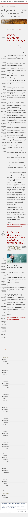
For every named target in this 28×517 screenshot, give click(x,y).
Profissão (9, 48)
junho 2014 (5, 479)
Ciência (4, 495)
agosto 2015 (5, 448)
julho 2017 (5, 398)
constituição (3, 77)
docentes (3, 279)
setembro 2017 (6, 394)
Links (7, 6)
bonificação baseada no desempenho (3, 67)
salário (4, 322)
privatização (3, 123)
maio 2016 (5, 429)
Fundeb (2, 84)
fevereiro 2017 (5, 409)
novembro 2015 (6, 442)
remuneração (3, 321)
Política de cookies (11, 507)
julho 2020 (5, 359)
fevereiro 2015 (5, 461)
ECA (15, 247)
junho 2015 (5, 453)
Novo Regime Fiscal (4, 104)
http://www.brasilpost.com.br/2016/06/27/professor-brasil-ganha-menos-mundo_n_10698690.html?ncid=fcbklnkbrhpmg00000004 (17, 317)
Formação (15, 47)
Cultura (12, 45)
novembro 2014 (6, 468)
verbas (4, 337)
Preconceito (14, 249)
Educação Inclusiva (11, 46)
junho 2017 (5, 400)
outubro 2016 (5, 418)
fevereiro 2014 (5, 487)
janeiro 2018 (5, 385)
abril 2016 (5, 431)
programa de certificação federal (3, 128)
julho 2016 (5, 424)
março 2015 (5, 459)
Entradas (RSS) (6, 351)
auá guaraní (8, 10)
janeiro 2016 (5, 437)
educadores (3, 281)
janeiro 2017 (5, 411)
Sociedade (14, 48)
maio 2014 (5, 481)
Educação (16, 45)
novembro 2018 (6, 363)
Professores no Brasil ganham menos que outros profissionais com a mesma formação (17, 237)
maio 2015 (5, 455)
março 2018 (5, 381)
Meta (4, 303)
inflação (2, 93)
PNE (2, 111)
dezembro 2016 (6, 413)
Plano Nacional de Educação (4, 314)
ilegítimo (4, 92)
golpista (4, 87)
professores (3, 124)
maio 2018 (5, 376)
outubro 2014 (5, 470)
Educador (17, 46)
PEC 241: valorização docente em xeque (16, 38)
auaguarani (13, 44)
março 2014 (5, 485)
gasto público (3, 297)
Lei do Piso (3, 300)
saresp (2, 136)
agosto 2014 (5, 474)
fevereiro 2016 (5, 435)
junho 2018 (5, 374)
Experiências (9, 47)
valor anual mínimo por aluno (3, 144)
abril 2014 (5, 483)
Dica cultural (5, 499)
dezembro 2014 (6, 466)
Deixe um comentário (24, 45)
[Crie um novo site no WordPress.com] (14, 1)
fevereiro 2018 (5, 383)
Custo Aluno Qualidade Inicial (3, 274)
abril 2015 (5, 457)
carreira (4, 262)
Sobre (2, 6)
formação (3, 83)
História (18, 47)
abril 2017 (5, 405)
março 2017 (5, 407)
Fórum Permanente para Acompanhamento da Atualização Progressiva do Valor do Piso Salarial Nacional (4, 288)
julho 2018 (5, 372)
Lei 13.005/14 (3, 299)
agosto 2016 (5, 422)
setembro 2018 (6, 368)
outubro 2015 (5, 444)
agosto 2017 (5, 396)
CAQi (4, 260)
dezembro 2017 (6, 387)
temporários (3, 327)
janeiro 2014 (5, 490)
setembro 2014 (6, 472)
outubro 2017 (5, 392)
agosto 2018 (5, 370)
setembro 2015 (6, 446)
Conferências (5, 497)
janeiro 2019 (5, 361)
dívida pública (3, 78)
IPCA (4, 93)
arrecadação (3, 58)
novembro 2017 (6, 389)
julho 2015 (5, 450)
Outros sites (13, 6)
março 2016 (5, 433)
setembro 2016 (6, 420)
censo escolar (3, 263)
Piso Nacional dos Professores (3, 108)
